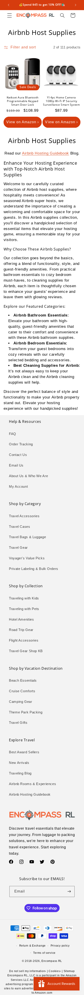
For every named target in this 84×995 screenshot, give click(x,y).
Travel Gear (18, 547)
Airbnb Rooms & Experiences (32, 784)
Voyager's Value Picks (27, 558)
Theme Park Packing (25, 712)
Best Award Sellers (24, 752)
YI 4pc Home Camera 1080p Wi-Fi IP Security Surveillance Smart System (61, 101)
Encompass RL (51, 961)
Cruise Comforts (22, 691)
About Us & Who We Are (28, 476)
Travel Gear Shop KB (26, 651)
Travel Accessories (24, 516)
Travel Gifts (18, 722)
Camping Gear (20, 702)
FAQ (12, 434)
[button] (9, 15)
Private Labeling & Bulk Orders (33, 569)
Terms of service (44, 953)
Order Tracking (21, 444)
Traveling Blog (20, 773)
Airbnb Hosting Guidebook (45, 153)
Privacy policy (60, 945)
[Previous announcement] (8, 5)
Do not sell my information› (27, 971)
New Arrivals (19, 763)
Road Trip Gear (21, 630)
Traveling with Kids (24, 598)
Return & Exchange (32, 945)
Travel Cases (19, 526)
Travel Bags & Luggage (27, 537)
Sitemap (69, 971)
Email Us (16, 465)
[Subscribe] (69, 891)
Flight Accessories (23, 640)
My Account (18, 486)
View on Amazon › (22, 122)
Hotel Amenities (21, 619)
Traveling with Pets (24, 609)
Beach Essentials (23, 680)
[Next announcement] (75, 5)
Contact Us (18, 455)
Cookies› (55, 971)
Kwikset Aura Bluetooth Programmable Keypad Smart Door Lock (23, 101)
